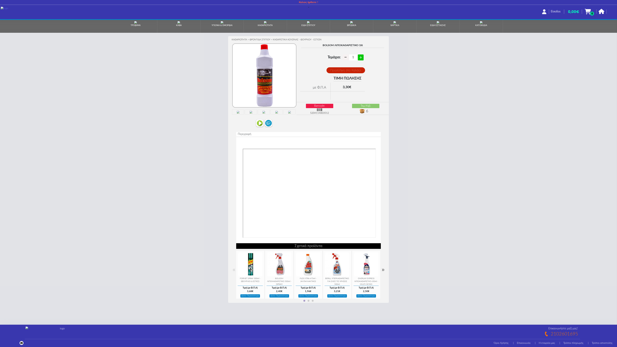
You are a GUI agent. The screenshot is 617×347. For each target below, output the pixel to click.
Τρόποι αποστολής (602, 343)
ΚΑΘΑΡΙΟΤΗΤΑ (239, 40)
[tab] (304, 301)
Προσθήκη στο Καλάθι (345, 70)
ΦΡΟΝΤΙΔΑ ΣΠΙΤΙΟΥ (260, 40)
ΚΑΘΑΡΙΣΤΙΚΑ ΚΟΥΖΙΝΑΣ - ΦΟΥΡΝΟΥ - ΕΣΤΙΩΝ (297, 40)
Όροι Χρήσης (501, 343)
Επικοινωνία (523, 343)
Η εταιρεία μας (547, 343)
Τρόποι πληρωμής (573, 343)
